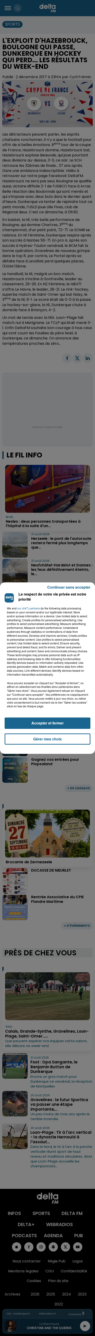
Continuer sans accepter (68, 587)
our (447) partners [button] (28, 608)
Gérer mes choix (47, 739)
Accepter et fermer (47, 723)
